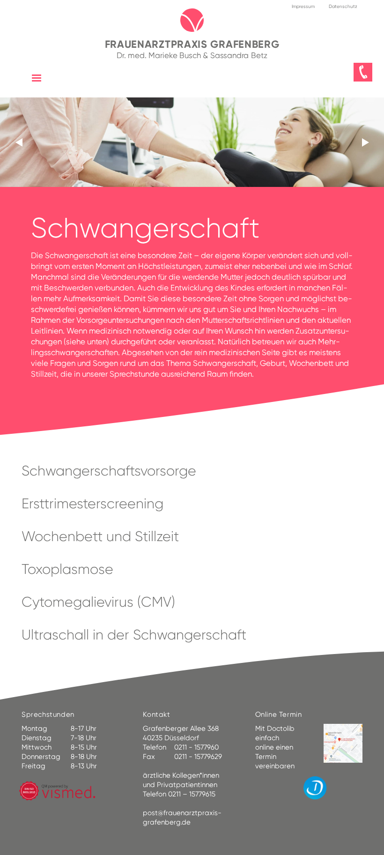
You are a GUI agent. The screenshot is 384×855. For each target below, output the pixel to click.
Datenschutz (343, 6)
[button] (36, 78)
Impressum (303, 6)
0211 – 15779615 (191, 794)
